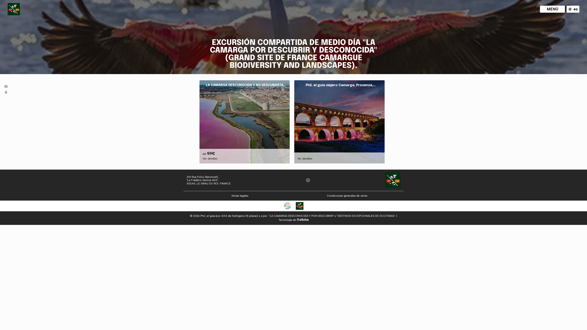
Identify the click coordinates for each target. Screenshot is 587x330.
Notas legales (240, 195)
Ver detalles (210, 158)
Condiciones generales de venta (347, 195)
